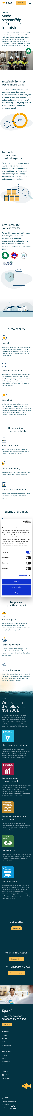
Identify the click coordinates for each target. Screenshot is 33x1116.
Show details (23, 575)
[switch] (28, 557)
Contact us (5, 1065)
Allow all (16, 581)
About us (4, 1035)
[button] (29, 3)
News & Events (6, 1061)
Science (4, 1058)
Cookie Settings (6, 1104)
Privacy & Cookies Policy (9, 1101)
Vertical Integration (7, 1045)
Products (4, 1055)
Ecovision (4, 1038)
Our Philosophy (6, 1042)
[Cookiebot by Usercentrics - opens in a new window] (23, 521)
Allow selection (16, 587)
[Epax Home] (7, 3)
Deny (16, 593)
